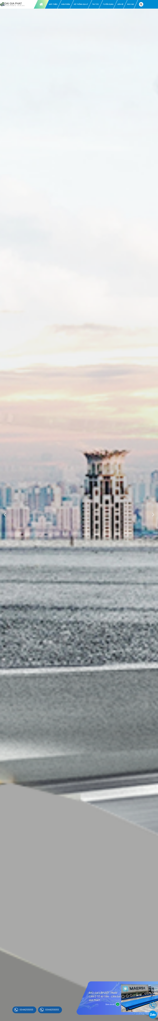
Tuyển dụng (108, 4)
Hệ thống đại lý (81, 4)
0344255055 (26, 1009)
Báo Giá (130, 4)
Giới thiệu (53, 4)
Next (152, 515)
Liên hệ (120, 4)
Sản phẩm (65, 4)
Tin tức (95, 4)
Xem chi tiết (110, 1002)
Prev (6, 515)
